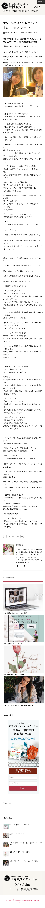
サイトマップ (14, 889)
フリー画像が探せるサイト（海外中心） (15, 613)
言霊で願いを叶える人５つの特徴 (14, 674)
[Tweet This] (9, 536)
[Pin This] (17, 536)
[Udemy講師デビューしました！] (24, 641)
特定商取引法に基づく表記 (29, 889)
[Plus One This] (13, 536)
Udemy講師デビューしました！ (13, 644)
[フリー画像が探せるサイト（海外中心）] (23, 610)
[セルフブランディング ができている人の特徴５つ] (24, 702)
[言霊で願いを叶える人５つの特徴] (24, 672)
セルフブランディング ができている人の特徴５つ (19, 705)
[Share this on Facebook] (4, 536)
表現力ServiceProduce (34, 33)
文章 (23, 746)
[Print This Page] (22, 536)
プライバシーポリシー (24, 891)
